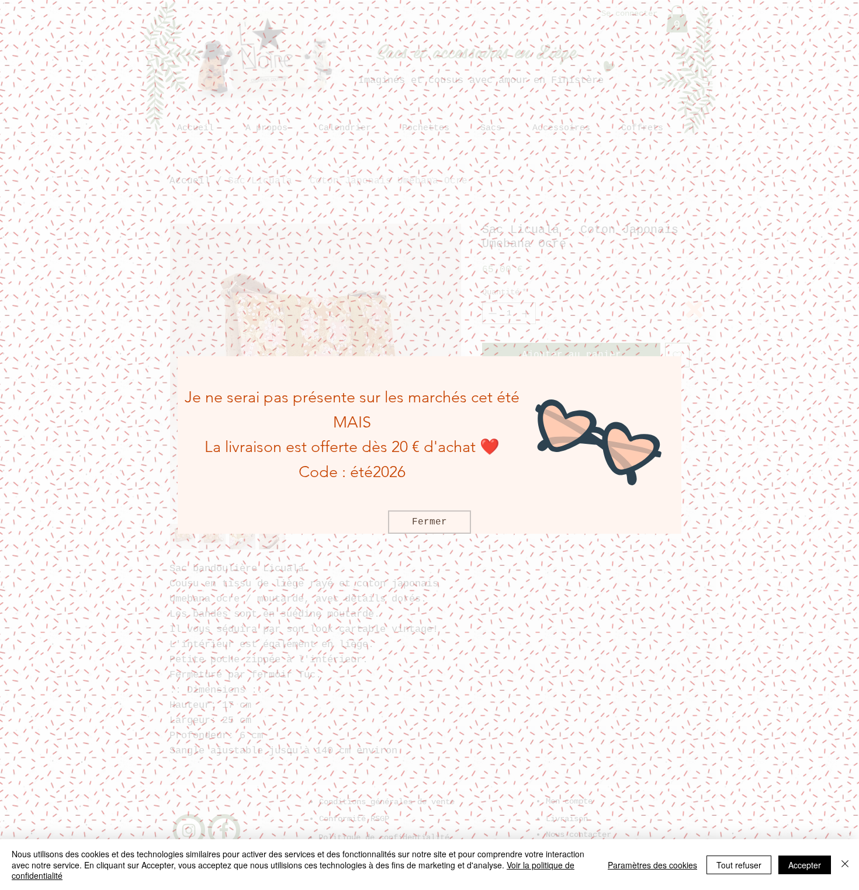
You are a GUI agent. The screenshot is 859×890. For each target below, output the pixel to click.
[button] (694, 309)
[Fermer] (845, 865)
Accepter (804, 865)
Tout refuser (738, 865)
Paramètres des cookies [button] (652, 865)
